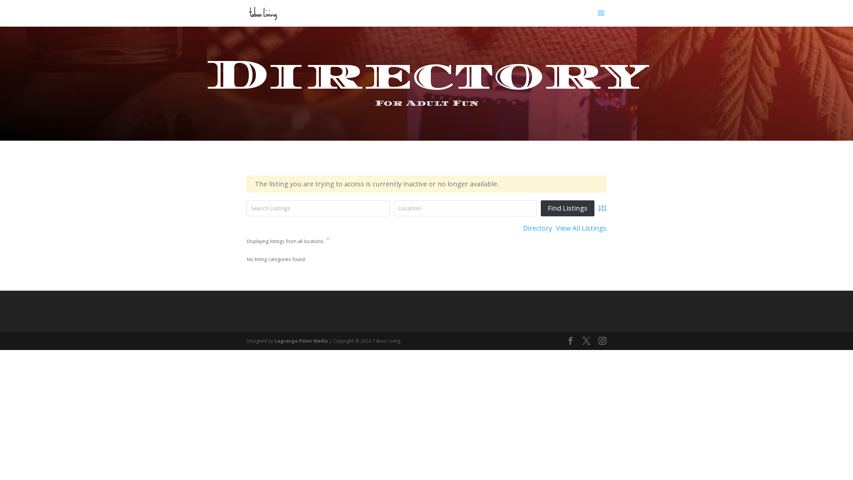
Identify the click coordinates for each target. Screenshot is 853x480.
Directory (537, 228)
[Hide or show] (328, 240)
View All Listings (581, 228)
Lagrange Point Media (301, 341)
